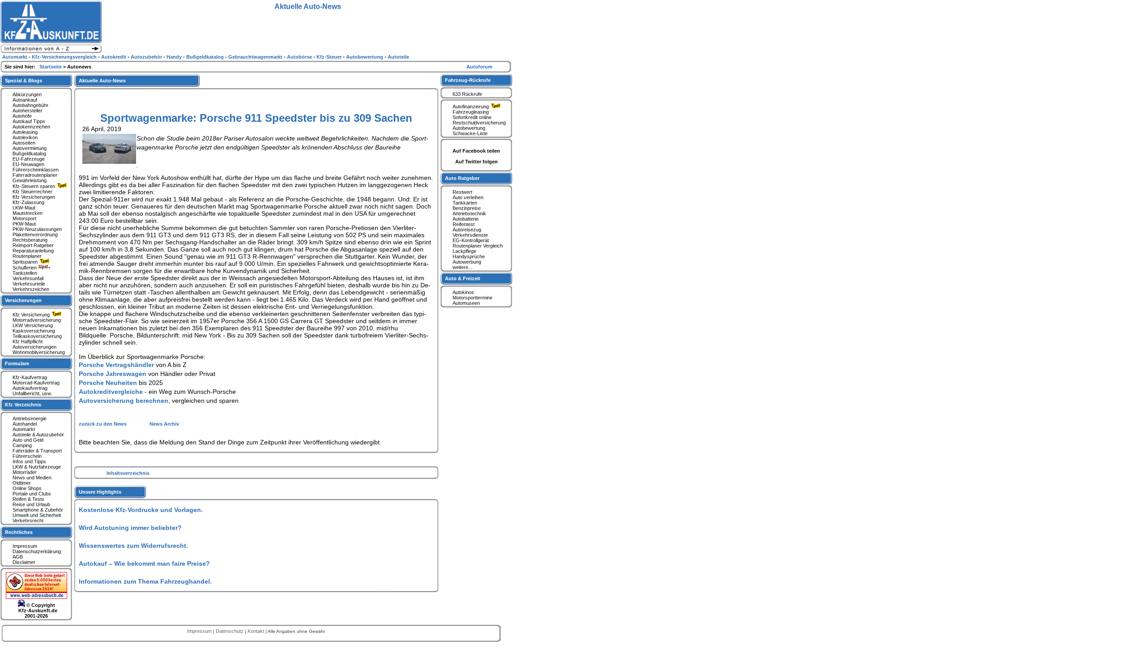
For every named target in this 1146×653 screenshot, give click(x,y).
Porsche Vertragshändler (116, 364)
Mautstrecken (28, 213)
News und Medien (32, 477)
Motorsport (24, 218)
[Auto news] (51, 52)
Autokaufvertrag (30, 388)
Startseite (51, 66)
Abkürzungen (27, 94)
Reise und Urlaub (31, 504)
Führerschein (27, 456)
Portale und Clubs (32, 493)
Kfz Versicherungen (34, 197)
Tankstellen (25, 273)
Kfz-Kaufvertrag (30, 377)
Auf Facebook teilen (476, 151)
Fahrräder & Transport (37, 450)
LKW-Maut (24, 207)
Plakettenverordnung (35, 234)
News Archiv (164, 424)
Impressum (25, 546)
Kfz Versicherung (32, 314)
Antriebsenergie (30, 418)
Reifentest (464, 224)
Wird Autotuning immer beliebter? (130, 527)
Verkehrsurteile (29, 283)
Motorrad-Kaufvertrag (36, 382)
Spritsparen (26, 262)
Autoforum (479, 66)
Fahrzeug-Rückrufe (468, 80)
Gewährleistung (30, 180)
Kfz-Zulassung (28, 202)
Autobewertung (469, 128)
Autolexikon (25, 137)
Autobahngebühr (30, 105)
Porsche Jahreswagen (112, 373)
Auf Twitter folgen (476, 161)
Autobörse (300, 57)
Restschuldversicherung (479, 122)
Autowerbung (467, 262)
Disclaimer (24, 562)
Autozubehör (147, 57)
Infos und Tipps (29, 461)
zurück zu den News (103, 424)
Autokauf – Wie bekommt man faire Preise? (144, 563)
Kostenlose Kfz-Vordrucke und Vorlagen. (141, 509)
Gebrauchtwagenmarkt (256, 57)
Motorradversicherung (37, 320)
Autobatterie (466, 219)
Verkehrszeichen (31, 289)
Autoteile (398, 57)
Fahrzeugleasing (471, 112)
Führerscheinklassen (36, 169)
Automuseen (466, 303)
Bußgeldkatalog (29, 153)
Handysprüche (469, 256)
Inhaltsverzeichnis (128, 473)
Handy (175, 57)
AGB (18, 556)
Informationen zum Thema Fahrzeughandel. (145, 581)
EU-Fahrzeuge (29, 159)
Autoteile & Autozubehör (38, 434)
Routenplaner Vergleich (478, 245)
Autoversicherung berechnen (123, 400)
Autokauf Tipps (29, 121)
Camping (22, 445)
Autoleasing (25, 132)
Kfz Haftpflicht (28, 341)
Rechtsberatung (30, 240)
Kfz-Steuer (329, 57)
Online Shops (27, 488)
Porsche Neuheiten (108, 382)
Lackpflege (464, 251)
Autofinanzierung (471, 106)
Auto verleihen (468, 197)
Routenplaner (27, 256)
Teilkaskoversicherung (37, 336)
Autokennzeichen (31, 126)
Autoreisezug (467, 229)
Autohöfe (22, 116)
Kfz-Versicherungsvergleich (65, 57)
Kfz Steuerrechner (32, 191)
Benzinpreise (467, 208)
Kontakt (256, 631)
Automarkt (24, 429)
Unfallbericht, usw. (32, 393)
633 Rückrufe (467, 94)
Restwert (462, 192)
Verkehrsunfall (28, 278)
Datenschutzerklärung (37, 551)
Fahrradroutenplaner (35, 175)
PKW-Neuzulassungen (37, 229)
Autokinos (463, 292)
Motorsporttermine (472, 297)
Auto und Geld (28, 440)
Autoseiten (24, 142)
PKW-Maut (24, 223)
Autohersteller (28, 110)
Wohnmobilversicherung (39, 352)
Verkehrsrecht (28, 520)
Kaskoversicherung (34, 330)
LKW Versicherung (33, 325)
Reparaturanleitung (33, 250)
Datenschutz (230, 631)
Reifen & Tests (28, 499)
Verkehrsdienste (470, 235)
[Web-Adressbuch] (36, 597)
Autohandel (25, 424)
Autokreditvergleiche (111, 391)
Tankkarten (465, 202)
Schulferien (25, 267)
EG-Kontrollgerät (471, 240)
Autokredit (114, 57)
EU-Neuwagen (28, 164)
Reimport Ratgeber (33, 245)
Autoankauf (25, 99)
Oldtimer (22, 483)
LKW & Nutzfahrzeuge (37, 466)
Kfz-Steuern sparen (34, 186)
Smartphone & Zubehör (38, 509)
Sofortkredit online (472, 117)
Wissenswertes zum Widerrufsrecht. (133, 545)
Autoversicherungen (34, 347)
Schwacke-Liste (470, 133)
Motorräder (25, 472)
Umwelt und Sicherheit (37, 515)
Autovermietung (30, 148)
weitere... (462, 267)
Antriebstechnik (469, 213)
